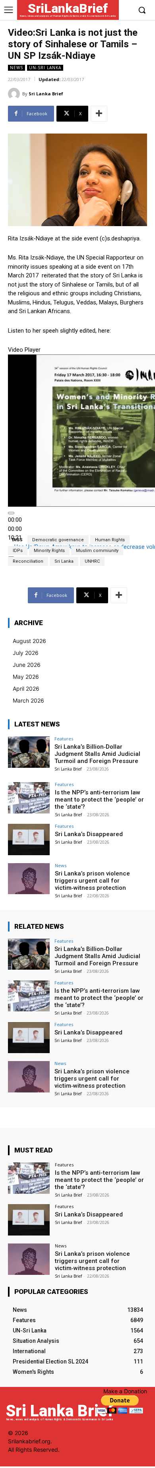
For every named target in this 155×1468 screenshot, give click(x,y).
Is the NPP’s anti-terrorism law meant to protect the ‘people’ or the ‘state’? (99, 799)
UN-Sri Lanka (45, 67)
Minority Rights (49, 550)
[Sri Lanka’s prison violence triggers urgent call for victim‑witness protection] (29, 879)
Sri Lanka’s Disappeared (89, 834)
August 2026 (29, 640)
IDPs (18, 550)
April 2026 (26, 688)
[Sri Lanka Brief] (15, 94)
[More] (99, 114)
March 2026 (28, 700)
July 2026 (26, 652)
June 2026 (27, 664)
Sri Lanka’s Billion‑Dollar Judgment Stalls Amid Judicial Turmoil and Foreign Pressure (97, 754)
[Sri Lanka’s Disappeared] (29, 839)
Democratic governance (58, 539)
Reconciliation (28, 561)
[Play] (11, 513)
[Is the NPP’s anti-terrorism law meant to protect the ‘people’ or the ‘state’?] (29, 797)
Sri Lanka (64, 561)
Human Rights (110, 539)
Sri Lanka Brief (46, 94)
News (16, 67)
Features (63, 738)
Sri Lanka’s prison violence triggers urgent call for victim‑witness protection (92, 880)
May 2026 (26, 676)
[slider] (15, 529)
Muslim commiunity (97, 550)
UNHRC (92, 561)
